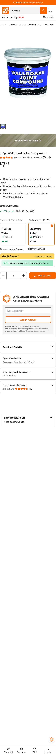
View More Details (13, 196)
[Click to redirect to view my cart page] (50, 10)
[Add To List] (44, 157)
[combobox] (25, 10)
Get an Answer (28, 319)
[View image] (3, 126)
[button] (28, 347)
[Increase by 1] (23, 275)
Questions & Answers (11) (34, 157)
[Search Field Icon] (43, 10)
